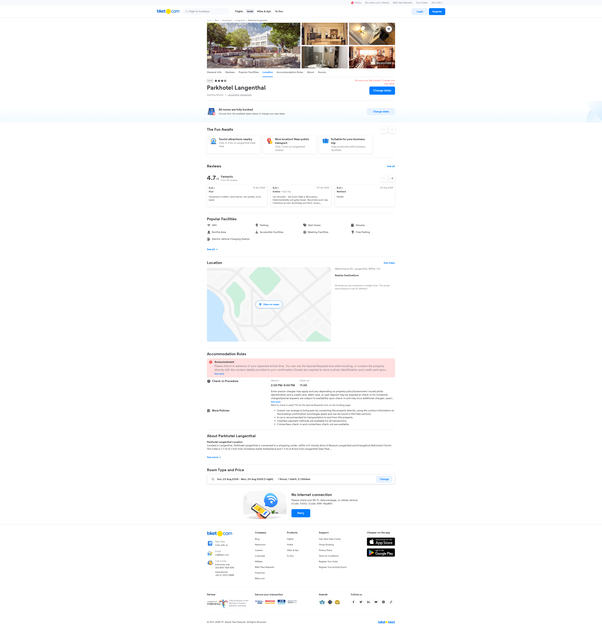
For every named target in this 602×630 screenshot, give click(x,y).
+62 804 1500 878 (224, 567)
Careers (259, 550)
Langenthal (240, 20)
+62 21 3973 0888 (224, 575)
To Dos (290, 556)
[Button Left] (384, 178)
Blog (257, 539)
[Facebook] (353, 601)
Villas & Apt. (293, 550)
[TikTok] (390, 601)
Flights (290, 539)
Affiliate (258, 561)
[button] (269, 304)
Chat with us (221, 545)
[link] (420, 11)
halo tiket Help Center (330, 539)
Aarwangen (227, 20)
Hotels (290, 544)
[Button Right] (392, 178)
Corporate (260, 556)
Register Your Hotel (328, 561)
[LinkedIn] (368, 601)
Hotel (209, 20)
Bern (217, 20)
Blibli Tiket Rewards (402, 2)
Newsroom (260, 544)
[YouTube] (375, 601)
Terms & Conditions (329, 556)
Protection (260, 573)
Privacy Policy (325, 550)
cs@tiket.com (222, 555)
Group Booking (326, 544)
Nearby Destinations (347, 275)
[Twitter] (360, 601)
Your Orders (422, 2)
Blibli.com (260, 578)
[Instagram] (383, 601)
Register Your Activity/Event (332, 567)
